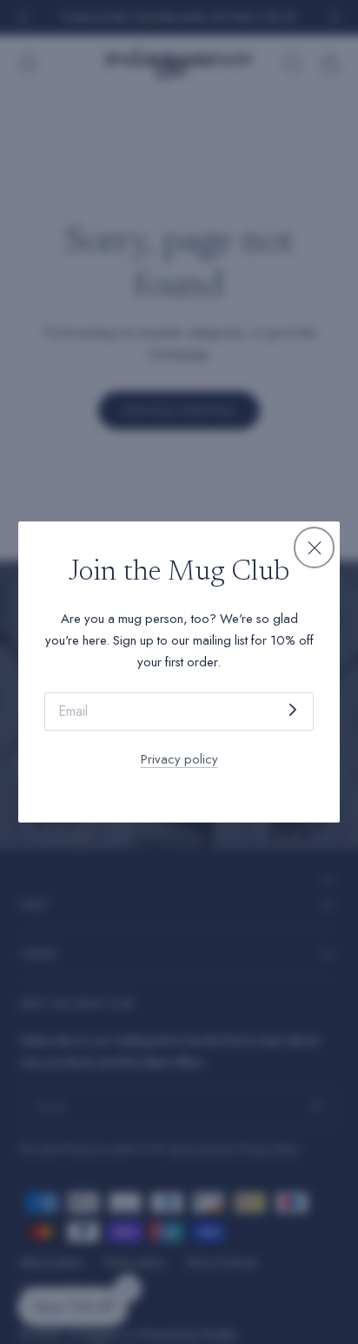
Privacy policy (179, 759)
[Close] (314, 547)
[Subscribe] (293, 710)
